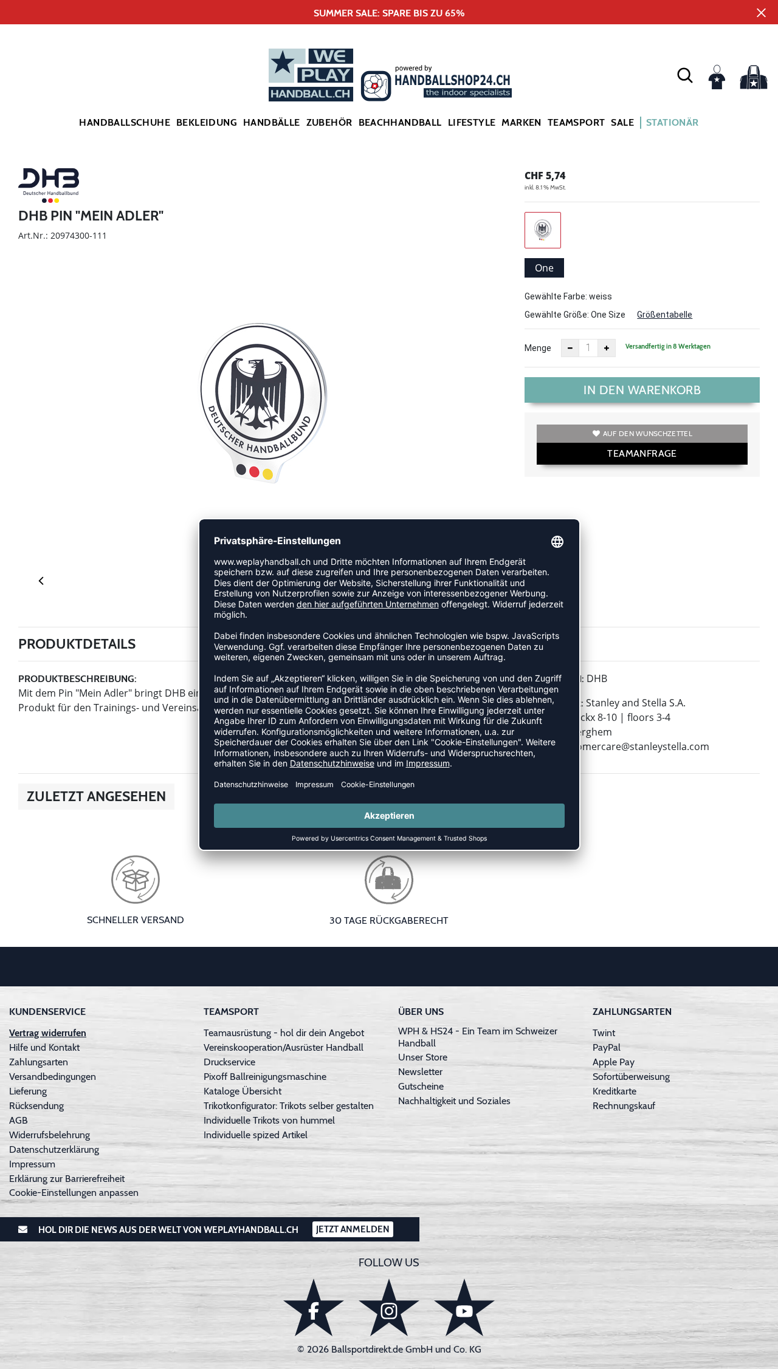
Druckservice (229, 1062)
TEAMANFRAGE (641, 453)
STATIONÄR (672, 122)
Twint (604, 1033)
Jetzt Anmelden (353, 1229)
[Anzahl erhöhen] (606, 348)
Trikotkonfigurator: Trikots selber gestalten (289, 1105)
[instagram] (389, 1307)
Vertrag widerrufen (47, 1033)
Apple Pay (614, 1062)
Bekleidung (206, 122)
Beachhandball (400, 122)
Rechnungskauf (624, 1105)
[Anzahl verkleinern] (570, 348)
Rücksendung (36, 1105)
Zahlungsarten (38, 1062)
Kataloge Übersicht (242, 1091)
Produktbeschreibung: (77, 678)
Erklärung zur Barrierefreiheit (67, 1178)
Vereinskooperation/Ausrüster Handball (283, 1047)
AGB (18, 1120)
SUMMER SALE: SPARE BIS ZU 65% (389, 13)
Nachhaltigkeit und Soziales (454, 1101)
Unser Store (422, 1057)
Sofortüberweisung (631, 1076)
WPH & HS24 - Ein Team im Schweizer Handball (477, 1037)
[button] (685, 75)
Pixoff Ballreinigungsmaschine (265, 1076)
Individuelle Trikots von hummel (269, 1120)
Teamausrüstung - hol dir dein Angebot (284, 1033)
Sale (622, 122)
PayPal (607, 1047)
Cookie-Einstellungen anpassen (74, 1192)
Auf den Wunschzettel (647, 433)
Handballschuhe (124, 122)
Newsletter (420, 1071)
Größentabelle (664, 314)
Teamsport (576, 122)
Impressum (32, 1164)
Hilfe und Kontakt (44, 1047)
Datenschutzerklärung (54, 1149)
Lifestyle (472, 122)
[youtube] (464, 1307)
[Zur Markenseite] (48, 187)
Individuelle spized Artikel (256, 1135)
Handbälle (271, 122)
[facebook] (313, 1307)
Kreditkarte (614, 1091)
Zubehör (329, 122)
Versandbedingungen (52, 1076)
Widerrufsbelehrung (49, 1135)
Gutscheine (421, 1086)
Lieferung (28, 1091)
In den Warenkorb (642, 390)
